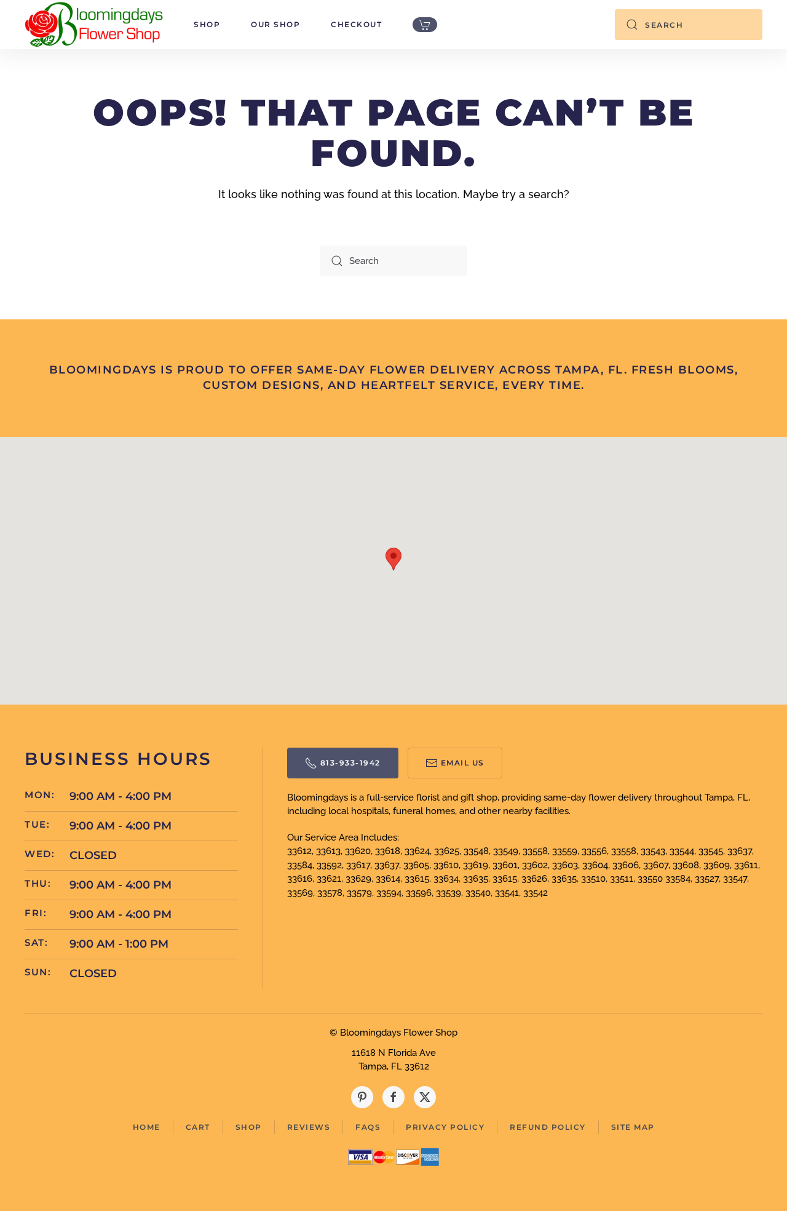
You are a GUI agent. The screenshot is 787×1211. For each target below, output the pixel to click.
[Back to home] (94, 24)
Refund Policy (548, 1127)
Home (146, 1127)
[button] (393, 559)
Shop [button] (207, 24)
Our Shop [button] (275, 24)
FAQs (368, 1127)
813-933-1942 (350, 762)
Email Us (462, 762)
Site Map (633, 1127)
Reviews (309, 1127)
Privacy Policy (445, 1127)
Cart (198, 1127)
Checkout (356, 24)
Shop (248, 1127)
